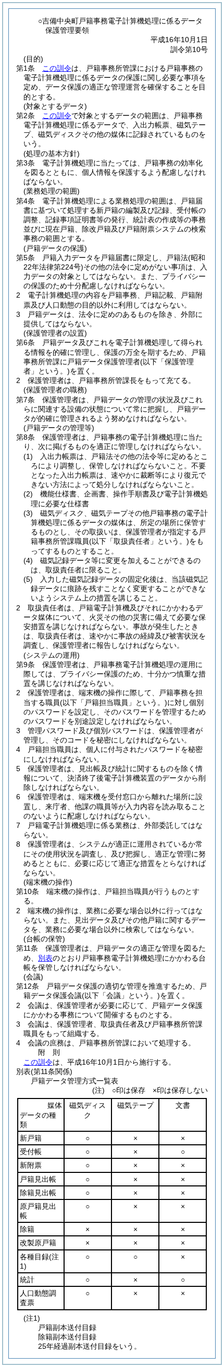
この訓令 (56, 68)
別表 (45, 958)
